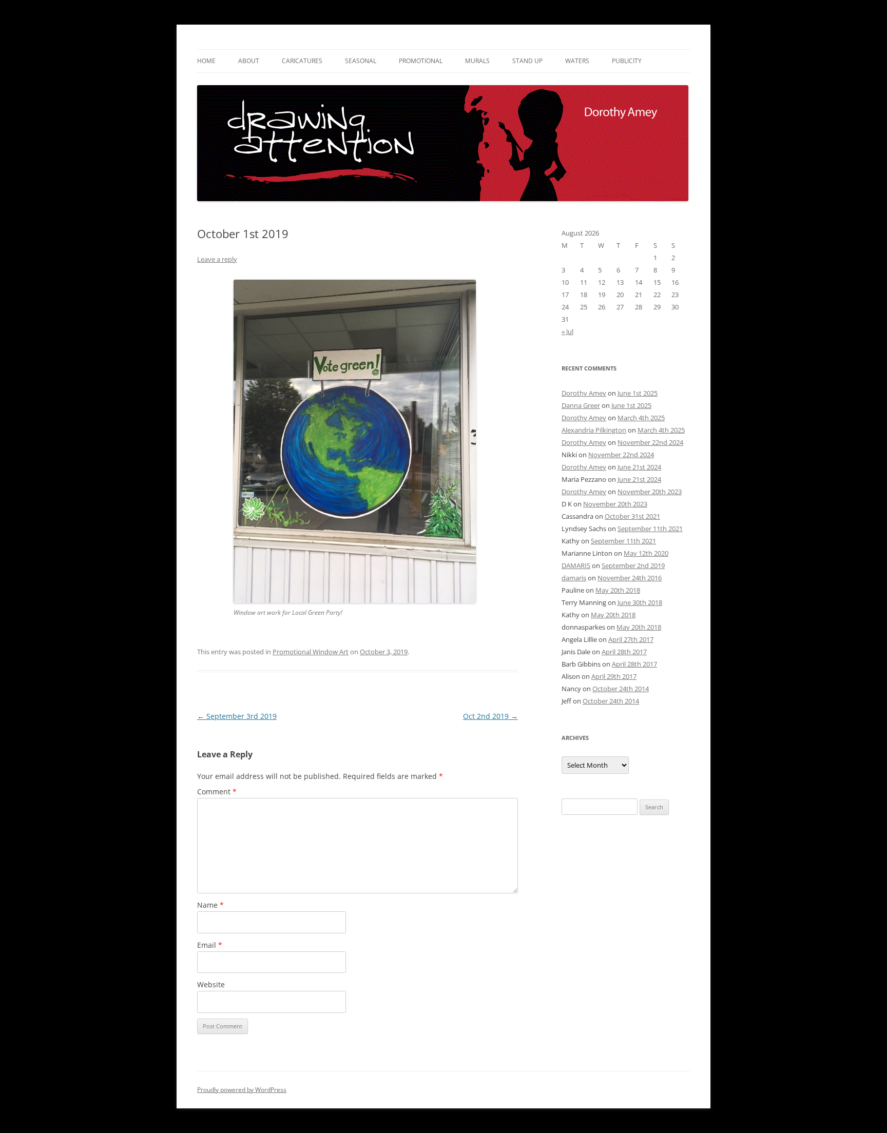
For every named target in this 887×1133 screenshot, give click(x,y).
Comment (217, 791)
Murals (477, 60)
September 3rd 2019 (237, 716)
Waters (577, 60)
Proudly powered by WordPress (241, 1089)
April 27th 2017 (630, 639)
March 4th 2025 (641, 417)
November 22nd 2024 (650, 442)
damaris (574, 577)
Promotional (420, 60)
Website (211, 984)
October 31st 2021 (632, 516)
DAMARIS (576, 565)
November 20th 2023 (650, 491)
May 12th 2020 (646, 553)
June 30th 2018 (640, 602)
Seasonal (360, 60)
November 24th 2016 (629, 577)
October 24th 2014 (620, 688)
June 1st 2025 (638, 393)
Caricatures (302, 60)
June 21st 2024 (639, 467)
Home (206, 60)
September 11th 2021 (650, 528)
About (248, 60)
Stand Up (527, 60)
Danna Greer (581, 405)
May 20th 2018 (617, 590)
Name (210, 905)
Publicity (627, 60)
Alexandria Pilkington (594, 430)
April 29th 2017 (614, 676)
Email (209, 945)
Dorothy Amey (584, 393)
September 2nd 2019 (633, 565)
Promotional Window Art (311, 651)
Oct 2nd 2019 (490, 716)
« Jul (567, 331)
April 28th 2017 (624, 651)
